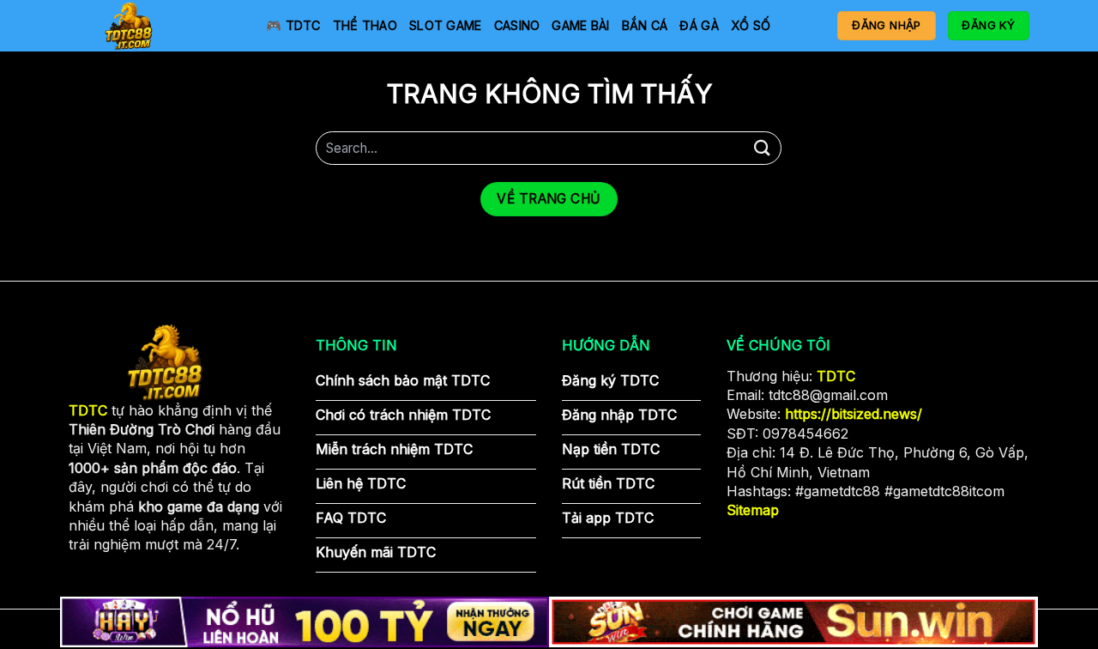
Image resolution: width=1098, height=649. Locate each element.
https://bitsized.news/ (853, 413)
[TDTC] (154, 26)
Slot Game (445, 25)
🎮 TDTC (293, 25)
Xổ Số (750, 25)
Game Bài (580, 25)
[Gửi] (762, 148)
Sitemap (753, 510)
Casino (517, 25)
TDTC (836, 376)
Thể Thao (365, 25)
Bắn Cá (645, 25)
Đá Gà (698, 25)
